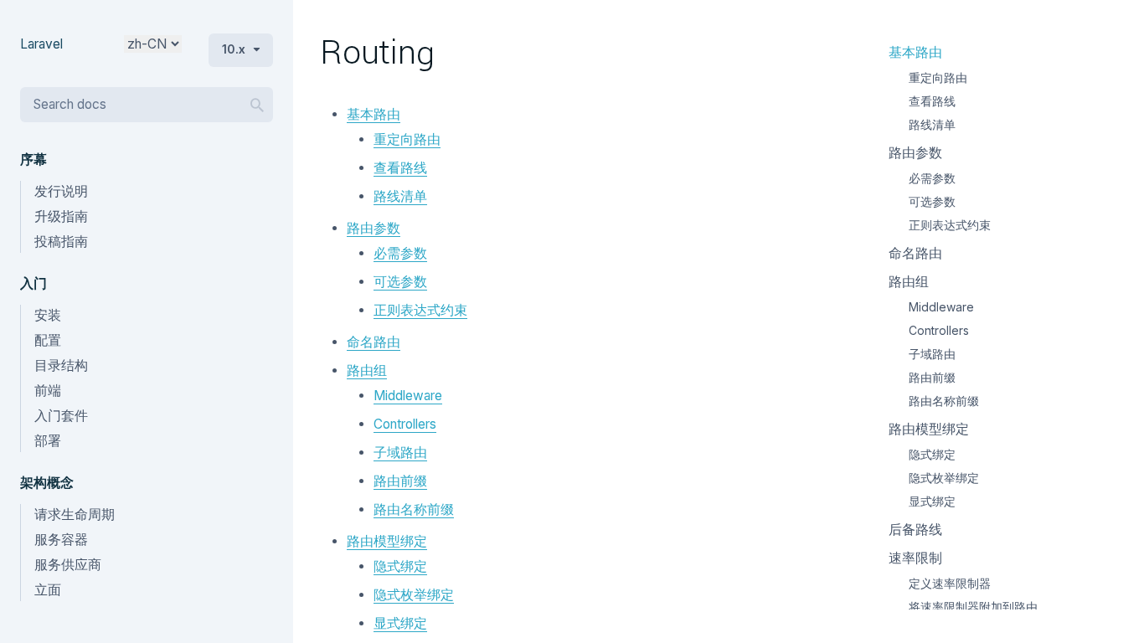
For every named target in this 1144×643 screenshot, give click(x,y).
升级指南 (61, 216)
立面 (47, 590)
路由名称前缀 (414, 509)
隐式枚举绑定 (414, 595)
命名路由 (373, 342)
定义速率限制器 (950, 583)
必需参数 (400, 253)
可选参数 (400, 282)
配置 (47, 340)
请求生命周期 (74, 514)
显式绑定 (400, 623)
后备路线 (915, 530)
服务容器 (61, 540)
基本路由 (373, 114)
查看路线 (400, 168)
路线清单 (400, 196)
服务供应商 (67, 565)
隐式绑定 (400, 566)
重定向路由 (407, 139)
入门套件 (61, 416)
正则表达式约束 (420, 310)
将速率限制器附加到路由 (973, 606)
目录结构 (61, 365)
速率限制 (915, 558)
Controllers (405, 424)
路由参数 (373, 228)
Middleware (408, 396)
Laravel (41, 44)
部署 (47, 441)
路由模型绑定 (387, 541)
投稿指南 (61, 241)
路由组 (367, 370)
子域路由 (400, 452)
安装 (47, 315)
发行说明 (61, 191)
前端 (47, 391)
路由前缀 (400, 481)
